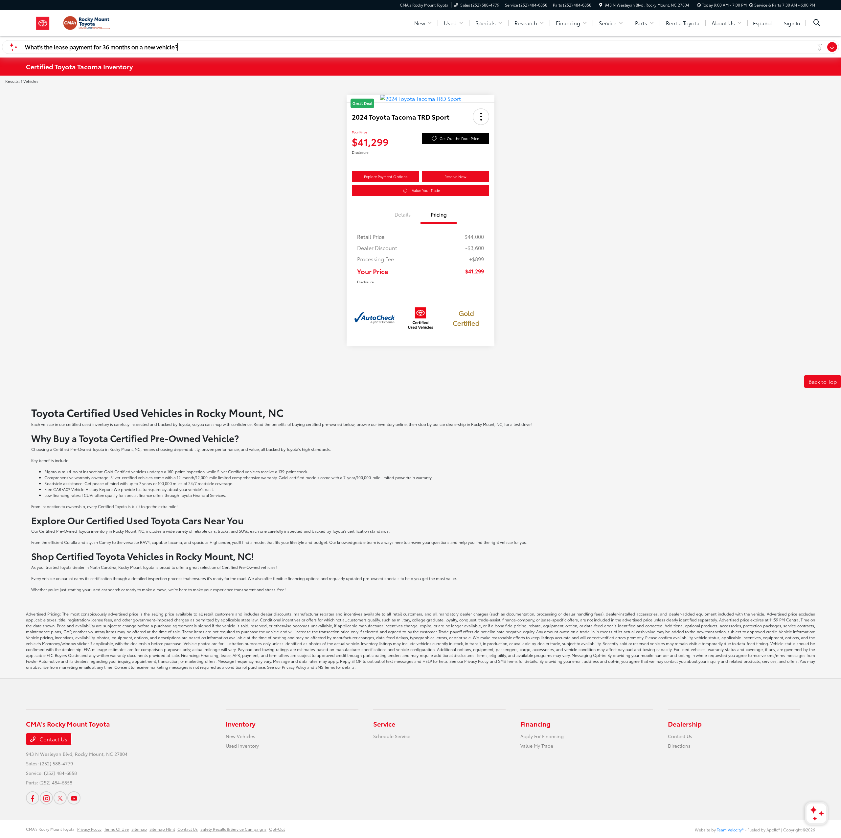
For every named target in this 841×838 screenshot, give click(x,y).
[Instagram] (46, 797)
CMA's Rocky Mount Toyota (50, 829)
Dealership (685, 723)
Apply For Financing (542, 736)
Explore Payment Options (385, 176)
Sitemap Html (162, 829)
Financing (535, 723)
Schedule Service (391, 736)
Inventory (240, 723)
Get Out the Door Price (459, 138)
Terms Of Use (116, 829)
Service (384, 723)
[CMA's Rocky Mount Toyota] (82, 22)
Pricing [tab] (439, 214)
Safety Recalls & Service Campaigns (233, 829)
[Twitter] (60, 797)
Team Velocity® (730, 829)
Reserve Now (455, 176)
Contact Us (52, 739)
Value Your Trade (426, 190)
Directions (679, 745)
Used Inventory (242, 745)
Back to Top (822, 381)
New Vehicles (240, 736)
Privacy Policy (89, 829)
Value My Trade (536, 745)
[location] (600, 5)
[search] (816, 23)
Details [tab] (403, 214)
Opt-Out (277, 829)
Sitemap (139, 829)
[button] (481, 116)
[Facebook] (32, 797)
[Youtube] (73, 797)
